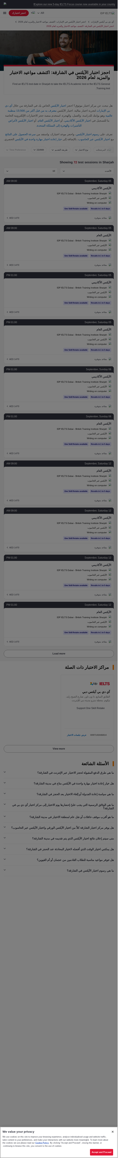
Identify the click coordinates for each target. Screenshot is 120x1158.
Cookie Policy (42, 1143)
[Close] (112, 1131)
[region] (59, 1142)
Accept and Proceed (101, 1152)
